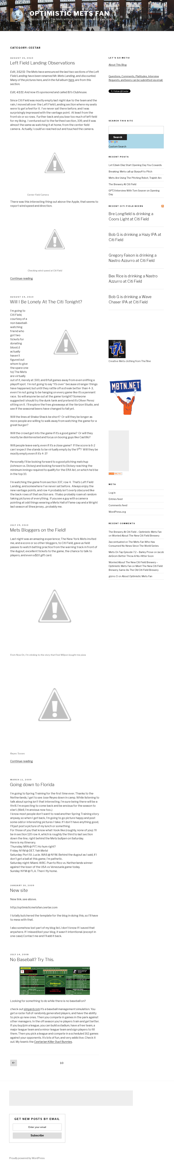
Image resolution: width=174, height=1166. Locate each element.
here (71, 80)
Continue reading (21, 278)
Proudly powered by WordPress (27, 1158)
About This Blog (118, 64)
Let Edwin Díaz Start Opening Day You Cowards (135, 165)
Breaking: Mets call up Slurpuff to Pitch (130, 171)
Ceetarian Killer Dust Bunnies (53, 1041)
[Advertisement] (119, 450)
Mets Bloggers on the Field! (38, 530)
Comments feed (118, 505)
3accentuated (117, 541)
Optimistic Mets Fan (70, 13)
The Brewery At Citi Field (122, 184)
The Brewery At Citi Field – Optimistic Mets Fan (135, 531)
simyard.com (32, 1009)
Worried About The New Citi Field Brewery (135, 535)
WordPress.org (117, 511)
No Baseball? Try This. (32, 959)
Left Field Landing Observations (42, 62)
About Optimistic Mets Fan (137, 576)
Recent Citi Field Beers (126, 206)
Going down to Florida (32, 784)
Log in (112, 492)
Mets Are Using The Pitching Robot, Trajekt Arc (135, 177)
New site (19, 890)
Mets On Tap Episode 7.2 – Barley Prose (131, 552)
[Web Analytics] (115, 474)
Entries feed (116, 499)
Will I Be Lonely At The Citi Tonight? (46, 301)
